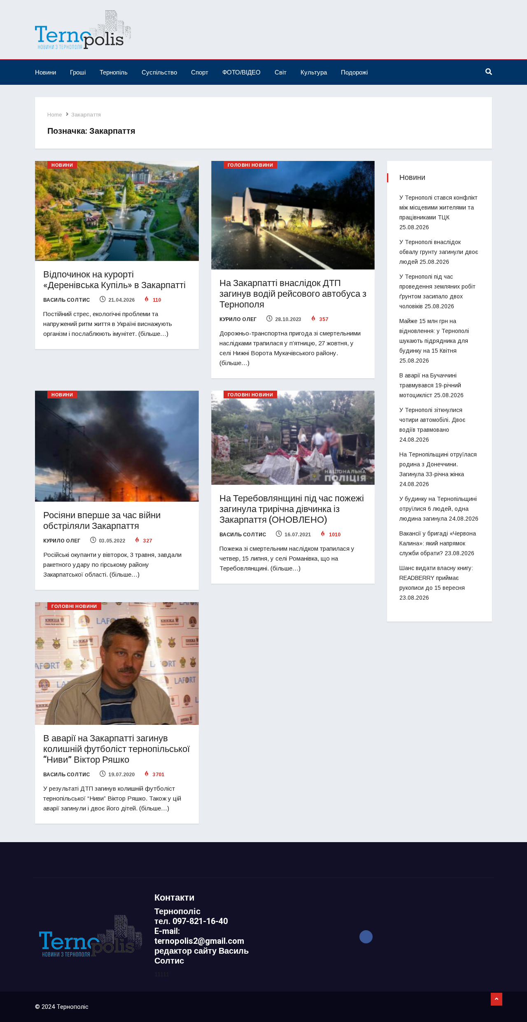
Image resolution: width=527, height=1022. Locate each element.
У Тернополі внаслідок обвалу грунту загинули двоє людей (438, 252)
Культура (314, 72)
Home (54, 115)
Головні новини (250, 165)
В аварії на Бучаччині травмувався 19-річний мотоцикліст (430, 385)
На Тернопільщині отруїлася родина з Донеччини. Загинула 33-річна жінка (438, 464)
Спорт (199, 72)
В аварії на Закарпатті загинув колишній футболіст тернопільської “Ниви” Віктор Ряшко (116, 749)
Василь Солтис (66, 300)
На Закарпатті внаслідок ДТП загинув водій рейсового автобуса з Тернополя (292, 294)
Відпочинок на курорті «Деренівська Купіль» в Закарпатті (114, 280)
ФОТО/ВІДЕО (241, 72)
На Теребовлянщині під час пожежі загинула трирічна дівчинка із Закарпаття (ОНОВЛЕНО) (291, 509)
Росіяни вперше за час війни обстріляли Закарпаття (102, 521)
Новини (45, 72)
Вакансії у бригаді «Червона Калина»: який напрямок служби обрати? (437, 543)
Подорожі (354, 72)
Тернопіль (114, 72)
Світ (281, 72)
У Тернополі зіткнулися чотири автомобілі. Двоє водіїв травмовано (432, 420)
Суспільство (159, 72)
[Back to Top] (496, 999)
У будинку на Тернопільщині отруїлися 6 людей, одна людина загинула (438, 509)
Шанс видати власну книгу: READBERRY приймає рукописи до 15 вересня (436, 578)
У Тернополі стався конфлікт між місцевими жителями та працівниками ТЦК (438, 207)
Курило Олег (238, 319)
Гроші (78, 72)
